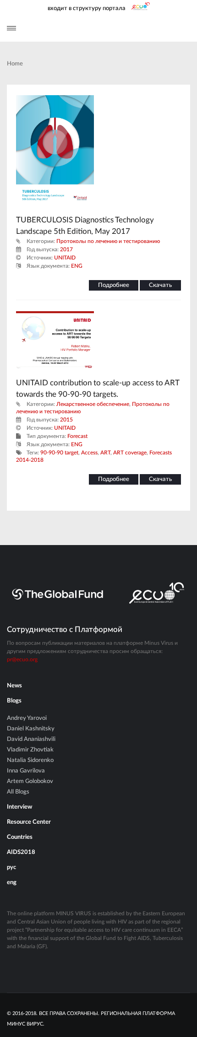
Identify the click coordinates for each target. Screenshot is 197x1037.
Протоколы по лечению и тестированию (108, 241)
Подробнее (113, 285)
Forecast (77, 436)
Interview (19, 807)
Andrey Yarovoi (27, 718)
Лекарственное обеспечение (92, 404)
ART (105, 452)
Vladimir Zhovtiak (30, 750)
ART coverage (130, 452)
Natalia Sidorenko (30, 760)
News (14, 686)
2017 (66, 249)
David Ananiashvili (31, 739)
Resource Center (29, 822)
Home (15, 64)
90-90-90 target (59, 452)
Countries (20, 837)
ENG (76, 266)
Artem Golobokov (30, 781)
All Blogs (18, 792)
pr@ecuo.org (22, 659)
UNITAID (65, 257)
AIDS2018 (21, 852)
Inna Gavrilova (26, 771)
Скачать (160, 285)
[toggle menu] (11, 28)
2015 (66, 419)
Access (89, 452)
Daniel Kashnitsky (31, 729)
